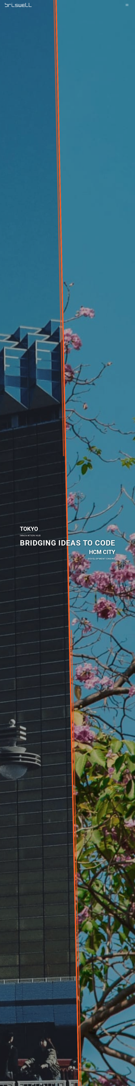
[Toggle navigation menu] (127, 5)
